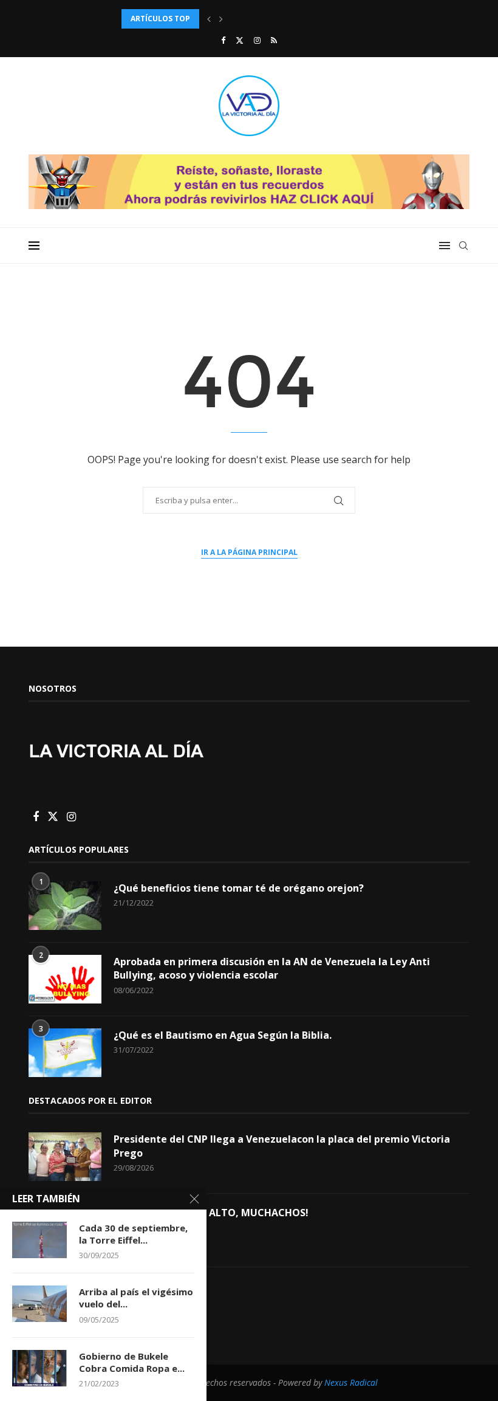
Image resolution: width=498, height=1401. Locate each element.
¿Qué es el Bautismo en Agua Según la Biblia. (223, 1035)
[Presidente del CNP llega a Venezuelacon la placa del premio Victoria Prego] (65, 1156)
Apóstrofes (141, 1286)
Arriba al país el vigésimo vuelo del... (136, 1298)
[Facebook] (223, 40)
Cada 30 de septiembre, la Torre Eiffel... (133, 1234)
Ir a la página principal (249, 552)
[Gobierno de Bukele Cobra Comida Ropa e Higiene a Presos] (39, 1368)
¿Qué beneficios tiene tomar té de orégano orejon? (239, 888)
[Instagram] (257, 40)
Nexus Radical (351, 1382)
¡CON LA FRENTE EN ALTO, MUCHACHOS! (211, 1212)
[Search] (463, 245)
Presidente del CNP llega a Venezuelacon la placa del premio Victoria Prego (282, 1145)
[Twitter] (240, 40)
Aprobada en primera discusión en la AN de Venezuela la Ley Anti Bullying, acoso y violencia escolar (272, 968)
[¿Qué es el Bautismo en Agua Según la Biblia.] (65, 1052)
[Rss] (274, 40)
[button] (209, 19)
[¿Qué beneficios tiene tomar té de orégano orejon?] (65, 905)
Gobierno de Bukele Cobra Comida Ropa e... (132, 1362)
